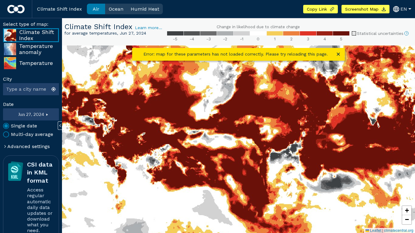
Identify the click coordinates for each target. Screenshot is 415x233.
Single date (24, 126)
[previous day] (10, 114)
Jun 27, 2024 (31, 114)
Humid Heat (145, 9)
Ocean (116, 9)
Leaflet (375, 230)
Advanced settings (28, 146)
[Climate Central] (16, 9)
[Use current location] (54, 89)
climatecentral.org (398, 230)
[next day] (51, 114)
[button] (406, 210)
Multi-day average (32, 134)
